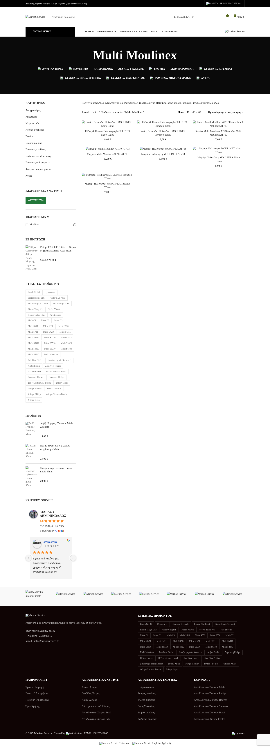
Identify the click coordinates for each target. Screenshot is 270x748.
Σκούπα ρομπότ (34, 143)
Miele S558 (63, 326)
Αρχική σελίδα (90, 112)
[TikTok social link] (199, 4)
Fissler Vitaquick (35, 309)
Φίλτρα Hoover (35, 388)
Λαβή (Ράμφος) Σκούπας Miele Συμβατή (56, 425)
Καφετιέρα (31, 116)
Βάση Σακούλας (146, 706)
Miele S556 (48, 326)
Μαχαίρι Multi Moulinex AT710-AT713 (107, 154)
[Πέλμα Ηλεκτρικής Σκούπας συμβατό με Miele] (31, 452)
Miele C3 (58, 320)
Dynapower (50, 292)
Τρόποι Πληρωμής (35, 687)
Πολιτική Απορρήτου (37, 693)
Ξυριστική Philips (53, 366)
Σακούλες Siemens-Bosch (39, 383)
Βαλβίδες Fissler (35, 360)
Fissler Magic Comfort (38, 303)
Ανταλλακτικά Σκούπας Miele (209, 687)
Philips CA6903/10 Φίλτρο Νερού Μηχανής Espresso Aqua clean (58, 249)
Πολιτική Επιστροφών (37, 700)
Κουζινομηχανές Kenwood (59, 360)
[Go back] (88, 55)
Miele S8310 (49, 349)
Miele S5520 (66, 343)
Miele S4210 (48, 332)
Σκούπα (29, 136)
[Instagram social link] (194, 4)
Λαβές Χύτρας (89, 700)
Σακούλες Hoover (36, 377)
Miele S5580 (33, 349)
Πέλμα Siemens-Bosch (56, 371)
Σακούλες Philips (56, 377)
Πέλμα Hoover (34, 371)
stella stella (50, 541)
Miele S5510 (49, 343)
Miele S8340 (33, 354)
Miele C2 (45, 320)
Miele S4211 (65, 332)
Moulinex (34, 224)
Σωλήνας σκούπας (147, 719)
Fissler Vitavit (54, 309)
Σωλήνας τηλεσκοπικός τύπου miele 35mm (56, 470)
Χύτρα (29, 175)
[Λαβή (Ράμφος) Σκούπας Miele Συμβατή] (31, 430)
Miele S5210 (49, 337)
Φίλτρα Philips (34, 394)
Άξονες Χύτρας (90, 687)
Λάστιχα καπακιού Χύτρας (96, 706)
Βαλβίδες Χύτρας (91, 693)
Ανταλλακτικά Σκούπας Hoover (210, 700)
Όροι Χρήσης (33, 706)
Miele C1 (32, 320)
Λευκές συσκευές (35, 129)
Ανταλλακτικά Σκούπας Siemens (211, 706)
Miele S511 (33, 326)
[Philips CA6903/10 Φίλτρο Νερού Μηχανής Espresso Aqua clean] (31, 258)
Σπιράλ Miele (62, 383)
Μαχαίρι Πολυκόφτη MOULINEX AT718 (163, 154)
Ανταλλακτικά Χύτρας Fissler (209, 719)
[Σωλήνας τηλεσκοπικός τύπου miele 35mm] (31, 476)
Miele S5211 (66, 337)
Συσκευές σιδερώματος (38, 162)
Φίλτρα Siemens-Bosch (56, 394)
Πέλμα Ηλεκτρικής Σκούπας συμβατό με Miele (55, 447)
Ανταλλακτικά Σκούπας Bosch (209, 712)
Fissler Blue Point (57, 298)
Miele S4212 (33, 337)
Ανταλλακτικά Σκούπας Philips (210, 693)
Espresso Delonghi (36, 298)
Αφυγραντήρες (33, 110)
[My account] (219, 17)
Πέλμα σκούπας (146, 687)
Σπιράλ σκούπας (146, 712)
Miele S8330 (66, 349)
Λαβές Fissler (34, 366)
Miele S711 (33, 332)
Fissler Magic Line (61, 303)
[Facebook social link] (189, 4)
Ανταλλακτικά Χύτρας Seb (96, 719)
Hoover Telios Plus (36, 315)
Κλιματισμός (32, 123)
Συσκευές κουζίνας (36, 149)
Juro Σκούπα (55, 315)
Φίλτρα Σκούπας (146, 700)
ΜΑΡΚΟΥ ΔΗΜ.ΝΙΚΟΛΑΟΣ (53, 513)
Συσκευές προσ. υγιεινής (39, 156)
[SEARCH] (207, 17)
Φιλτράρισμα (36, 200)
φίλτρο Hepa (33, 400)
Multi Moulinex (51, 354)
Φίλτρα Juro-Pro (54, 388)
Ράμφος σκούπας (147, 693)
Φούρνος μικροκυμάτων (38, 169)
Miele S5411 (33, 343)
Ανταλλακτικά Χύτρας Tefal (96, 712)
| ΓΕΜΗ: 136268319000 (95, 733)
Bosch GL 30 (34, 292)
